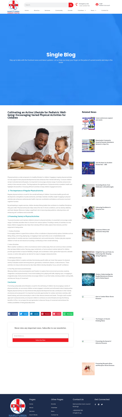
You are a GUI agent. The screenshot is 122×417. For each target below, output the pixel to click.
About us (36, 10)
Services (47, 10)
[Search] (71, 5)
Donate (70, 10)
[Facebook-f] (95, 404)
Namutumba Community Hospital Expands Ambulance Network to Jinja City (105, 142)
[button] (13, 314)
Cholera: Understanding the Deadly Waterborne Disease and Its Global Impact (104, 276)
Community (59, 10)
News (92, 10)
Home (27, 10)
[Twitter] (102, 404)
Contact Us (104, 10)
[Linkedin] (98, 404)
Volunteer (81, 10)
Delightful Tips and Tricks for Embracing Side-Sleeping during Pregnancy (105, 254)
